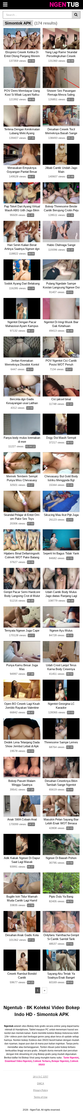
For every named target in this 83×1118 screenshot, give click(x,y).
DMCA (40, 1083)
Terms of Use (40, 1097)
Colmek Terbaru (41, 1061)
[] (76, 15)
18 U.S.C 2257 (40, 1076)
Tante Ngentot (71, 1057)
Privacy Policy (40, 1090)
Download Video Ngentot (18, 1061)
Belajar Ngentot (60, 1061)
